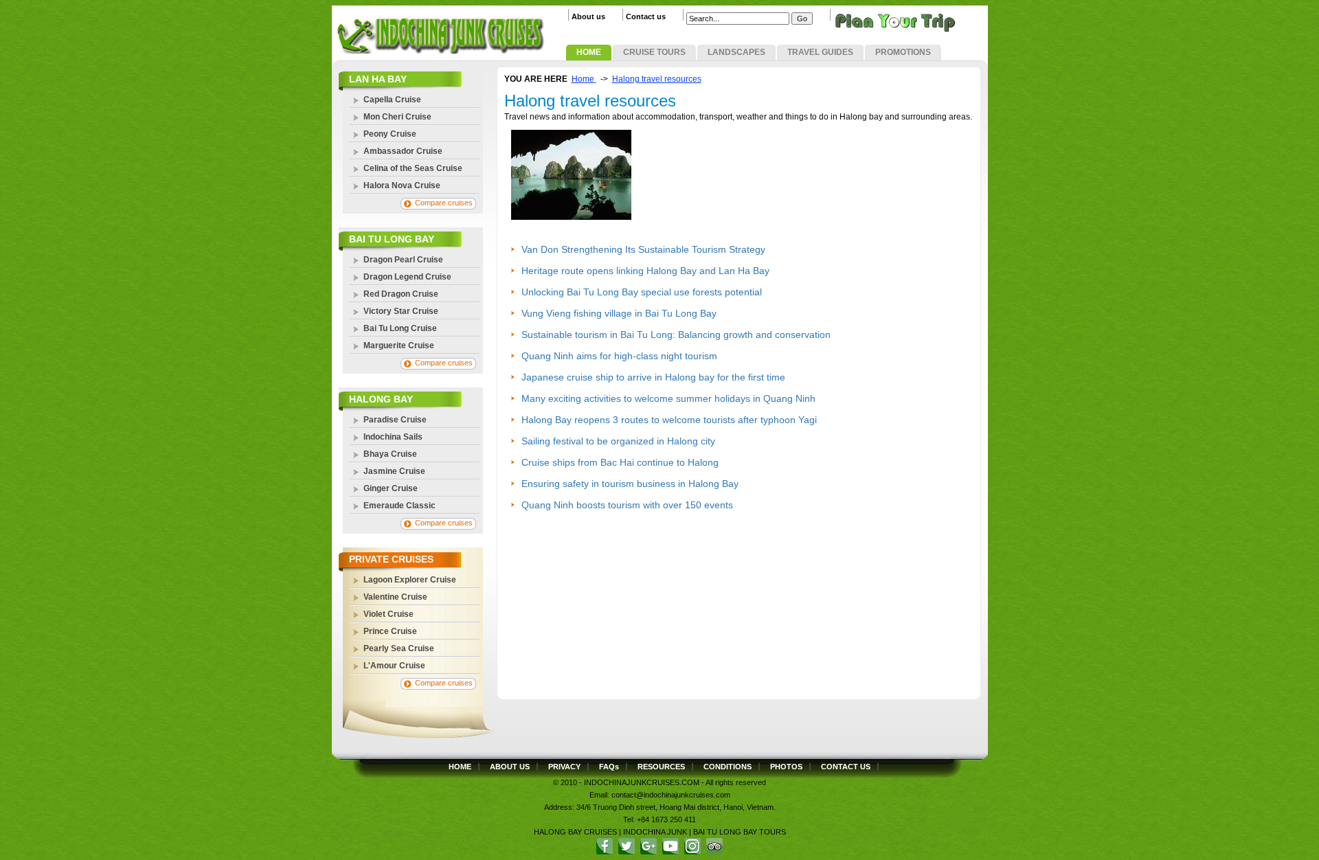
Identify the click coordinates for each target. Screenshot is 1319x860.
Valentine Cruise (395, 597)
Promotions (903, 52)
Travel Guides (820, 52)
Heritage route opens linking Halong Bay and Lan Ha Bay (645, 270)
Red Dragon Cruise (400, 294)
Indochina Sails (392, 437)
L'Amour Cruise (394, 665)
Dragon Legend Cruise (407, 277)
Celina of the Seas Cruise (412, 168)
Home (588, 52)
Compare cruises (444, 203)
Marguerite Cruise (398, 345)
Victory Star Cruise (400, 311)
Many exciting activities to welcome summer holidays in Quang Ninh (668, 398)
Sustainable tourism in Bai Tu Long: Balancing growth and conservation (676, 334)
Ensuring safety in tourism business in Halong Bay (630, 483)
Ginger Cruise (390, 488)
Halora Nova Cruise (401, 185)
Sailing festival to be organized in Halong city (618, 440)
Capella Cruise (392, 99)
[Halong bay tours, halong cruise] (438, 51)
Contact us (646, 16)
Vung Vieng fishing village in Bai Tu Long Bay (619, 313)
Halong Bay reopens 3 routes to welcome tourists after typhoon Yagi (669, 419)
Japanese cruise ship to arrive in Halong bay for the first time (653, 377)
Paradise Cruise (395, 420)
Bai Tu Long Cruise (400, 328)
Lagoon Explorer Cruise (409, 580)
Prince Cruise (390, 631)
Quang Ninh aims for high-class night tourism (619, 355)
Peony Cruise (389, 134)
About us (588, 16)
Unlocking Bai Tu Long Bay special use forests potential (641, 291)
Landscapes (736, 52)
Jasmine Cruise (394, 471)
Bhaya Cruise (390, 454)
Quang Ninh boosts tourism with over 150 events (627, 504)
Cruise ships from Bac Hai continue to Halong (620, 462)
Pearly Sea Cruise (398, 648)
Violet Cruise (388, 614)
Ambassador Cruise (402, 151)
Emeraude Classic (399, 505)
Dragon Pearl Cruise (403, 259)
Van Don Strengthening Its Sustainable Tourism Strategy (643, 249)
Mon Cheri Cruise (397, 117)
